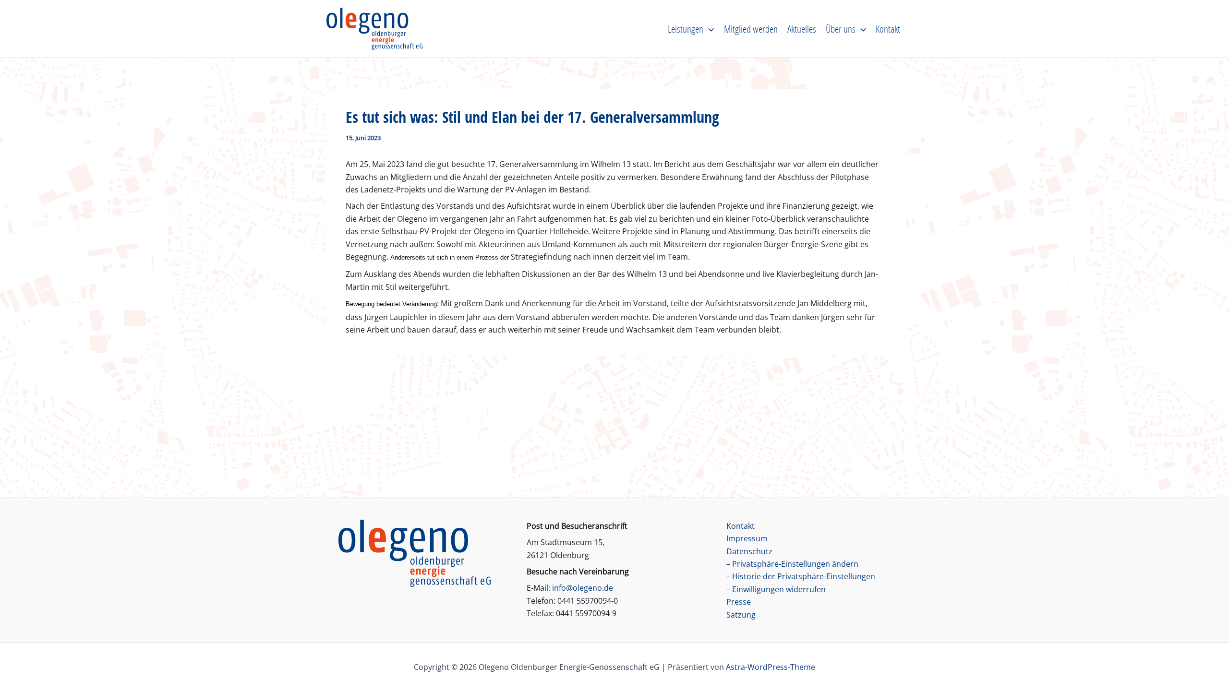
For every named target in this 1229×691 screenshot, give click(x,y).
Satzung (741, 614)
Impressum (747, 538)
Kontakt (740, 526)
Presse (738, 601)
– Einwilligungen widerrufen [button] (776, 589)
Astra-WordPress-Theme (770, 667)
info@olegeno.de (582, 588)
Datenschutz (749, 551)
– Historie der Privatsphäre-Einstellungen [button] (800, 576)
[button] (708, 29)
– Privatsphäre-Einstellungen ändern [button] (792, 564)
